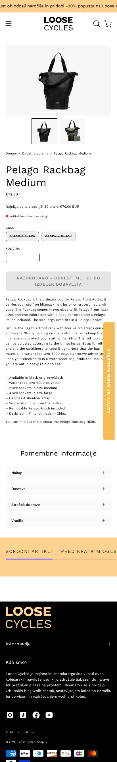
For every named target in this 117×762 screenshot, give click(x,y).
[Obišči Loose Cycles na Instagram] (10, 715)
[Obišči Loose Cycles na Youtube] (49, 715)
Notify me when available (108, 381)
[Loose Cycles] (58, 23)
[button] (96, 24)
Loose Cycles (26, 742)
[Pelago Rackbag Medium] (44, 131)
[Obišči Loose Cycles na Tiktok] (23, 715)
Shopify (42, 742)
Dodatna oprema (35, 153)
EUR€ (9, 732)
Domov (11, 153)
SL (27, 732)
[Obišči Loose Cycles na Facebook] (36, 715)
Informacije (18, 643)
